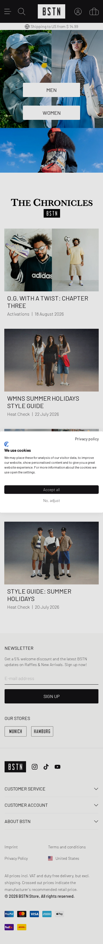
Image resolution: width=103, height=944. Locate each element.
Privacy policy (87, 438)
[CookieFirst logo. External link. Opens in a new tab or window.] (6, 444)
